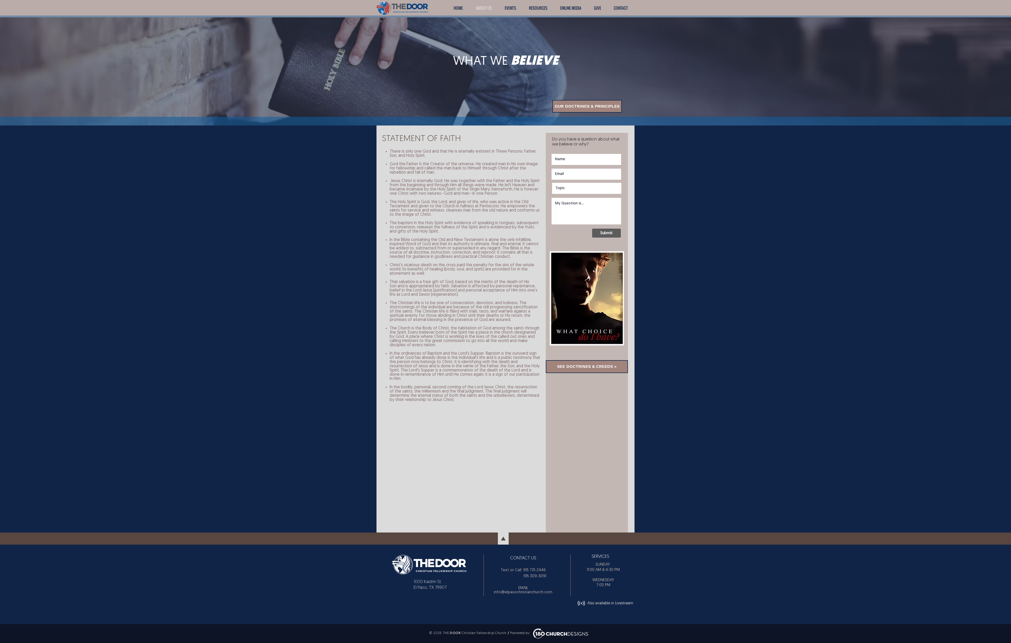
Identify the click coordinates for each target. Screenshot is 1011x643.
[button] (510, 8)
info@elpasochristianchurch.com (523, 592)
